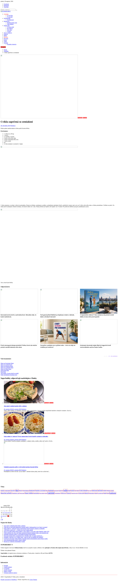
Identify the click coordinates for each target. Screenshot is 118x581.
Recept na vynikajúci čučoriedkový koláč (14, 541)
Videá (5, 41)
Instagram (6, 5)
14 (8, 512)
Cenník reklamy (8, 567)
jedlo (65, 490)
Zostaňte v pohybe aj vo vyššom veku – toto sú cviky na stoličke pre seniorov (23, 537)
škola (108, 493)
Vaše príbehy (10, 24)
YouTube (6, 7)
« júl (2, 519)
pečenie (100, 490)
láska (78, 490)
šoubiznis (112, 493)
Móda (5, 35)
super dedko (42, 493)
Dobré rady (7, 25)
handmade (51, 490)
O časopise (6, 568)
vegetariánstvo (57, 493)
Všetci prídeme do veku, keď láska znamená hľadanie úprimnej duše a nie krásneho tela (26, 533)
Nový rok (89, 490)
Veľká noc (63, 493)
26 (5, 516)
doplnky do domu (40, 490)
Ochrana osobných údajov (10, 572)
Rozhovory (7, 21)
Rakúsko (109, 490)
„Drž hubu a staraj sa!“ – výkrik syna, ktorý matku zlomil (18, 530)
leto (75, 490)
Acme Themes (33, 579)
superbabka (36, 493)
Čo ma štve (10, 15)
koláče (73, 490)
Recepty (6, 37)
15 (9, 512)
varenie (51, 492)
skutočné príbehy (6, 493)
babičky (3, 490)
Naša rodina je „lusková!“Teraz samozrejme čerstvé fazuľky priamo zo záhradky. (26, 436)
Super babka (29, 493)
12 (5, 512)
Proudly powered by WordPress (9, 579)
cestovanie (7, 490)
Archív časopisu (8, 570)
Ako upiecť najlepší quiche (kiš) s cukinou (15, 406)
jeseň (69, 490)
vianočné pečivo (75, 493)
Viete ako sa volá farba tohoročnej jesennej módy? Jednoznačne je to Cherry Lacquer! (25, 527)
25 (3, 516)
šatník (105, 493)
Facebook (6, 4)
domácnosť (32, 490)
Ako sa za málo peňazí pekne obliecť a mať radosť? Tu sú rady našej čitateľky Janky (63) (26, 531)
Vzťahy (9, 31)
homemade (56, 490)
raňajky (112, 490)
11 (3, 512)
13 (6, 512)
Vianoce (68, 493)
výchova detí (81, 493)
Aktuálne (6, 14)
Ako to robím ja (8, 32)
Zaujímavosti (10, 19)
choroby (12, 490)
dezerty (20, 490)
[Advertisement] (49, 479)
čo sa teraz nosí (100, 493)
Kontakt (6, 43)
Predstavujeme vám (12, 22)
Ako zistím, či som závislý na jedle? (10, 373)
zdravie (86, 493)
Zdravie (6, 34)
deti (17, 490)
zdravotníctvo (91, 493)
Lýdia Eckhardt (83, 490)
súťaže (46, 493)
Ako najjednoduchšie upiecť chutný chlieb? (15, 540)
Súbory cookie (7, 571)
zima (96, 493)
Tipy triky (9, 30)
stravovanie (22, 493)
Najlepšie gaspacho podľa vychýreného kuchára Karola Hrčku (21, 467)
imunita (60, 490)
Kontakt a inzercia (11, 44)
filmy (47, 490)
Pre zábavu (10, 28)
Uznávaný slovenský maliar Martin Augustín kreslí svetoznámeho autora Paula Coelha (26, 538)
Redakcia (13, 125)
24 (1, 516)
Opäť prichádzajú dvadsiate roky (9, 374)
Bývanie (6, 38)
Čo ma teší (9, 17)
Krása (5, 40)
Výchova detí (10, 27)
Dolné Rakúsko (26, 490)
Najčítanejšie (7, 18)
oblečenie (94, 490)
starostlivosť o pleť (16, 493)
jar (62, 490)
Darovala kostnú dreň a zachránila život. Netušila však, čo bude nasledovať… (23, 535)
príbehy (105, 490)
